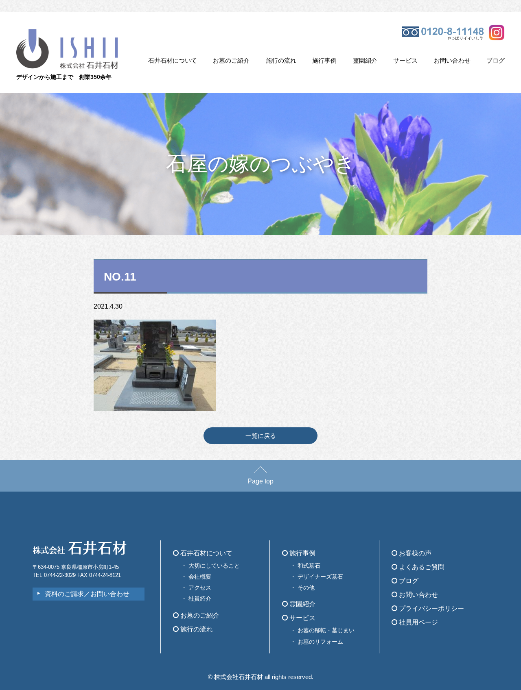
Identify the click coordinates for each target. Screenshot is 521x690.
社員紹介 (199, 598)
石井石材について (172, 60)
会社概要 (199, 576)
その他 (306, 587)
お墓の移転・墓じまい (326, 630)
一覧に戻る (260, 435)
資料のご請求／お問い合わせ (87, 593)
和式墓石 (309, 565)
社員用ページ (417, 622)
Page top (260, 481)
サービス (405, 60)
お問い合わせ (452, 60)
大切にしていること (214, 565)
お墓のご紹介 (231, 60)
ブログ (495, 60)
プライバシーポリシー (430, 608)
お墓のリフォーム (320, 641)
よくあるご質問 (420, 567)
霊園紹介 (365, 60)
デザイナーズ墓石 (320, 576)
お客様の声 (414, 553)
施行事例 (324, 60)
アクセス (199, 587)
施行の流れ (281, 60)
